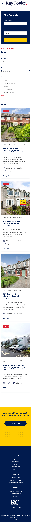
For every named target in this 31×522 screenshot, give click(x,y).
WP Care (18, 520)
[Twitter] (17, 507)
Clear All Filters (7, 48)
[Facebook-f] (11, 507)
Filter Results (15, 40)
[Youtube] (20, 507)
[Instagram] (14, 507)
